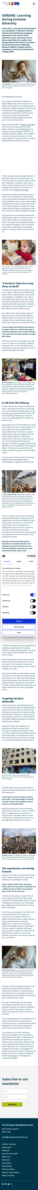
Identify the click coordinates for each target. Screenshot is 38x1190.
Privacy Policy (8, 1169)
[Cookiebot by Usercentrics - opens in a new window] (27, 556)
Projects (5, 1150)
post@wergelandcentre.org (14, 1137)
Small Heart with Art (24, 111)
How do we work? (10, 1153)
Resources (6, 1147)
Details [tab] (19, 561)
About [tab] (31, 561)
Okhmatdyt (25, 129)
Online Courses (9, 1144)
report (22, 443)
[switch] (33, 600)
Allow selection (19, 627)
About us (6, 1156)
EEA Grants (7, 1166)
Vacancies (6, 1163)
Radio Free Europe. (22, 190)
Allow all (19, 621)
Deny (19, 632)
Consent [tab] (7, 561)
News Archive (8, 1175)
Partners (6, 1160)
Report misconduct (11, 1172)
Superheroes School (27, 124)
